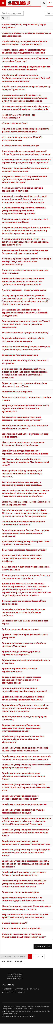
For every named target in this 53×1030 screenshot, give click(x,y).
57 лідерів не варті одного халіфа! (20, 145)
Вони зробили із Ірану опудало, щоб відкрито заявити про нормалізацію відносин (22, 473)
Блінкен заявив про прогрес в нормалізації (25, 332)
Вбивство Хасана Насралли (17, 391)
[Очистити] (7, 18)
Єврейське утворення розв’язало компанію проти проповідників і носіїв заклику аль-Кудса (25, 832)
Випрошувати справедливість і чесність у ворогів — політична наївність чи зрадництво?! (25, 408)
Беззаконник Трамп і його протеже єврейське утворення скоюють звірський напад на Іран (25, 312)
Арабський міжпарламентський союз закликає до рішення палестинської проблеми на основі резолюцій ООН (23, 281)
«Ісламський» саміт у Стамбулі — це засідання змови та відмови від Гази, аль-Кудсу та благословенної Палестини (25, 98)
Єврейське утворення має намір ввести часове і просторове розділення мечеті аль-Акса (26, 787)
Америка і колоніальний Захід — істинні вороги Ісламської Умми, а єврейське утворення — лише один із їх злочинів (24, 199)
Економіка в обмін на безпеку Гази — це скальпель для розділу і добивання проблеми (23, 612)
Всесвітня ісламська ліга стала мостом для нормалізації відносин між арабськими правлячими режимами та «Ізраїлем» (25, 493)
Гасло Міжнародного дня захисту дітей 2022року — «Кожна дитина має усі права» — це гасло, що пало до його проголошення (26, 513)
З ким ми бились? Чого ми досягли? (22, 928)
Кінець (18, 961)
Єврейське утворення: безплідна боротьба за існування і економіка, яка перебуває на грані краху (25, 864)
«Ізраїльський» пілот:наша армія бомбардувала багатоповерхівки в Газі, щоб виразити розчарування (26, 78)
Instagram (32, 989)
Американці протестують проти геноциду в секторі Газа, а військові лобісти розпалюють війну (26, 261)
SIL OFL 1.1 (30, 1016)
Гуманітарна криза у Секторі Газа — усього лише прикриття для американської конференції (25, 533)
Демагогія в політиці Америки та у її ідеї (24, 550)
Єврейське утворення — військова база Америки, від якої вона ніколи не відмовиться (23, 739)
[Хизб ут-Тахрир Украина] (13, 3)
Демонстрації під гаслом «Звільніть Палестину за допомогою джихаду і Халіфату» (22, 558)
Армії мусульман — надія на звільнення (24, 290)
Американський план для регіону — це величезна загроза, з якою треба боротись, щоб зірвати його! (25, 242)
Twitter (20, 989)
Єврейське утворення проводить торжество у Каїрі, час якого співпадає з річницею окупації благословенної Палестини (26, 821)
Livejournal (9, 992)
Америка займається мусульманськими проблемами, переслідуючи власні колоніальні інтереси (24, 179)
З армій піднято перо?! (14, 923)
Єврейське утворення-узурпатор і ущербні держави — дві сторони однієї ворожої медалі (26, 852)
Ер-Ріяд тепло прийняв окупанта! (20, 629)
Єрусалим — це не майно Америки (20, 892)
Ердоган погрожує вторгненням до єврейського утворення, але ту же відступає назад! (21, 680)
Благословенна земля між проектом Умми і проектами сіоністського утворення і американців (26, 324)
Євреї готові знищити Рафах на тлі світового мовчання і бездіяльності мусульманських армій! (21, 728)
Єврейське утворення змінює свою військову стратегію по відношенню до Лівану (23, 776)
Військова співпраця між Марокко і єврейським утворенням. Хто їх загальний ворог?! (25, 462)
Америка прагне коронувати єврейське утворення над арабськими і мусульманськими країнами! (24, 210)
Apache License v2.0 (9, 1014)
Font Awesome (7, 1016)
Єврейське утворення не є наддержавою (24, 804)
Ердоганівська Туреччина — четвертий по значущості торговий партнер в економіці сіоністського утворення (25, 708)
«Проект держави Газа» (14, 123)
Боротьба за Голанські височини (20, 355)
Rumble (22, 992)
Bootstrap (5, 1011)
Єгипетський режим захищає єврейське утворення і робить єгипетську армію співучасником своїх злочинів (24, 883)
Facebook (7, 989)
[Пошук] (3, 18)
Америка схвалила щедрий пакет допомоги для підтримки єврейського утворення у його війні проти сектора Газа (26, 230)
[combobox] (44, 3)
